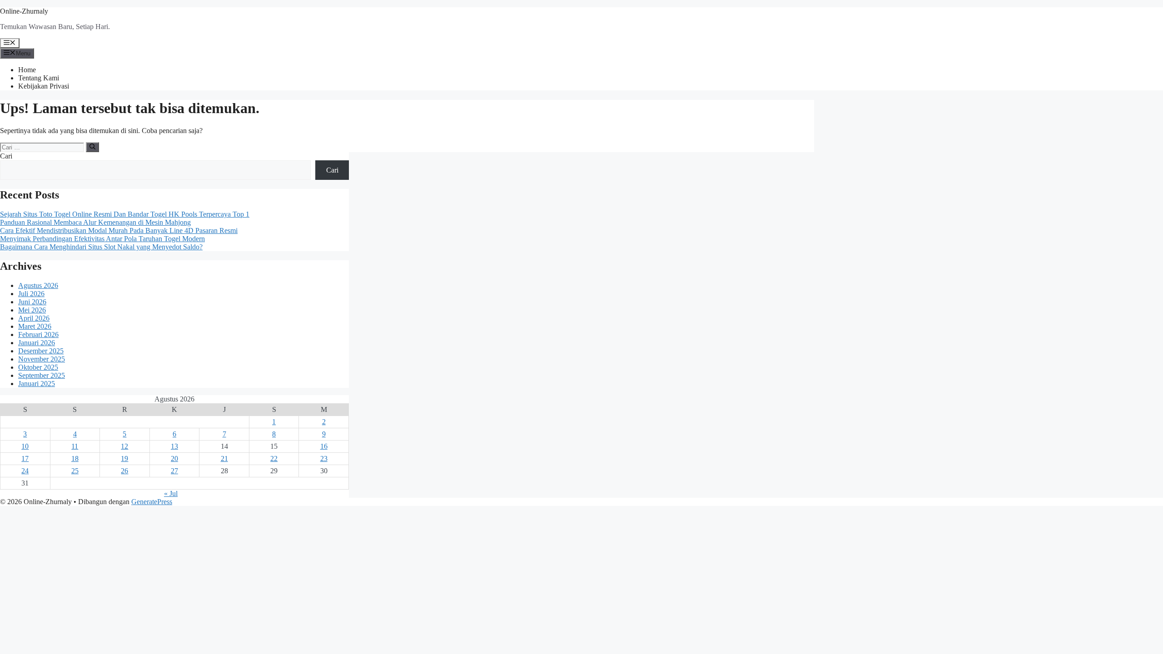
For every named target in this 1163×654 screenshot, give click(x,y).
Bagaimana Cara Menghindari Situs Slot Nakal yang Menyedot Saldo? (101, 247)
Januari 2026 (36, 343)
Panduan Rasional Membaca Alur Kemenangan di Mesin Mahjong (95, 222)
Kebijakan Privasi (43, 86)
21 (224, 458)
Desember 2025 (41, 351)
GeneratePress (151, 501)
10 (25, 446)
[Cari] (92, 147)
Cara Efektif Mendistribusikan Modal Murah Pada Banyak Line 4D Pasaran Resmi (119, 230)
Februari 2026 (38, 334)
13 (174, 446)
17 (25, 458)
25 (75, 471)
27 (174, 471)
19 (124, 458)
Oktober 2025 (38, 367)
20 (174, 458)
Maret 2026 (34, 326)
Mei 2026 (32, 310)
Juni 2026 (32, 302)
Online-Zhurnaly (24, 11)
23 (324, 458)
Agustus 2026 (38, 285)
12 (124, 446)
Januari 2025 (36, 383)
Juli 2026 (31, 293)
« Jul (171, 493)
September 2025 (41, 375)
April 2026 (34, 318)
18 (75, 458)
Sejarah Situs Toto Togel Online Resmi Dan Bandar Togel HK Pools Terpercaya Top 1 (124, 214)
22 (274, 458)
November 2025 (41, 359)
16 (324, 446)
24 (25, 471)
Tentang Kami (38, 78)
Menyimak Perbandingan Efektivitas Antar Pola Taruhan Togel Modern (102, 239)
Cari (6, 156)
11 (74, 446)
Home (27, 70)
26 (124, 471)
